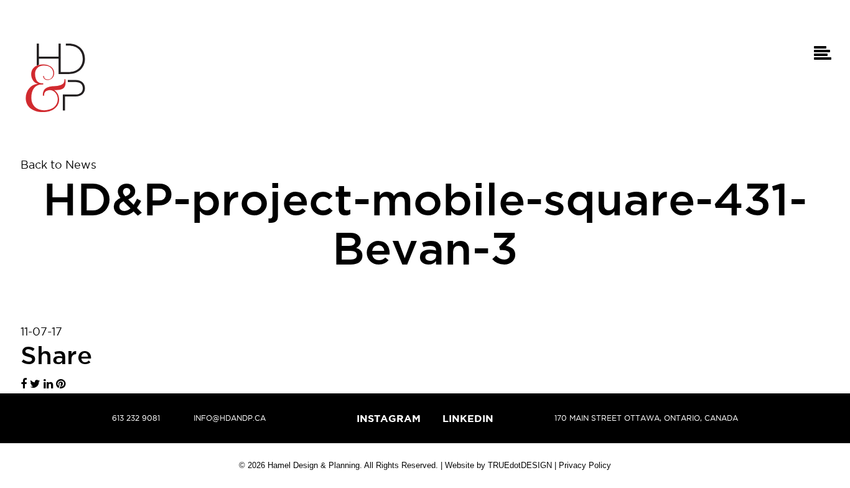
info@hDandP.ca (230, 418)
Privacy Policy (585, 465)
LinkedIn (467, 418)
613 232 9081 (136, 418)
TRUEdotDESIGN (520, 465)
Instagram (389, 418)
